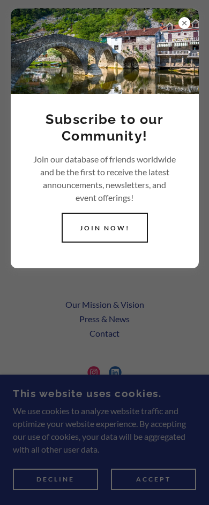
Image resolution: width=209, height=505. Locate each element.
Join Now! (105, 228)
